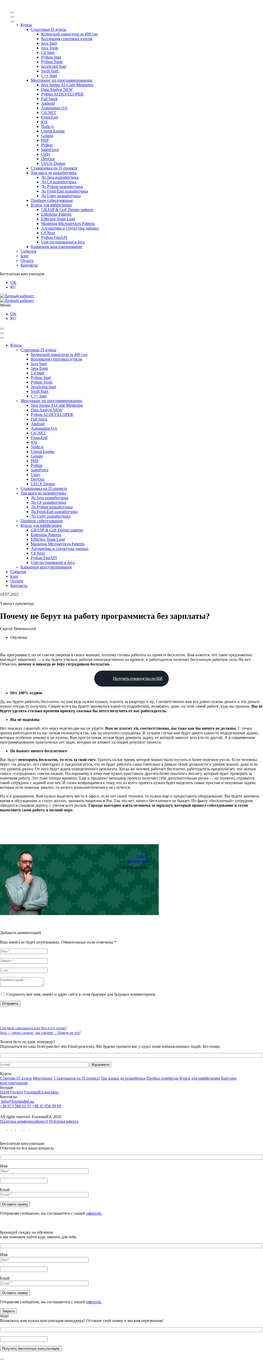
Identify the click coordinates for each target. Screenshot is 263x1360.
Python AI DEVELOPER (62, 94)
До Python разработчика (62, 186)
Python (47, 145)
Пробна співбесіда (162, 1078)
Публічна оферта (63, 1121)
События (28, 251)
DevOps (48, 159)
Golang (47, 136)
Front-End (49, 117)
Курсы (26, 25)
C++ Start (49, 75)
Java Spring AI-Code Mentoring (67, 85)
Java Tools (49, 48)
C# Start (47, 52)
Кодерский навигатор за (69, 34)
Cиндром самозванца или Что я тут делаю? (33, 1028)
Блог (25, 256)
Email (5, 1189)
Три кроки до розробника (123, 1078)
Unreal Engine (53, 131)
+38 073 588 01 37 (15, 1106)
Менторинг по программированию (61, 80)
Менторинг (43, 1078)
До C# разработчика (58, 182)
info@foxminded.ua (17, 1101)
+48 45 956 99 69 (46, 1106)
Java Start (49, 43)
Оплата (27, 260)
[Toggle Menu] (12, 12)
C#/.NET (48, 112)
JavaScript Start (53, 66)
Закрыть (8, 1311)
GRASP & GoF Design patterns (67, 209)
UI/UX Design (53, 163)
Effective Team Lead (58, 219)
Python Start (51, 57)
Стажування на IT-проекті (77, 1078)
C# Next (48, 233)
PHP (45, 140)
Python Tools (52, 62)
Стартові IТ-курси (16, 1078)
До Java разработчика (60, 177)
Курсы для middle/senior (51, 205)
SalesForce (50, 149)
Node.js (47, 126)
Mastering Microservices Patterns (68, 223)
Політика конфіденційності (24, 1121)
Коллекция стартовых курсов (66, 38)
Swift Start (50, 71)
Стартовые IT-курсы (49, 29)
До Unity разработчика (61, 196)
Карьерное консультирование (56, 246)
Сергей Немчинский (137, 858)
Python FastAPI (54, 237)
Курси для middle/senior (200, 1078)
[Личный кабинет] (17, 296)
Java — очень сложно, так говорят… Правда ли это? (40, 1033)
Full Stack (49, 99)
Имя (3, 1166)
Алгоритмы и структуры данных (70, 228)
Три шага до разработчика (54, 172)
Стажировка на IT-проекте (54, 168)
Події (4, 1092)
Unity (45, 154)
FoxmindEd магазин (41, 1092)
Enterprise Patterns (56, 214)
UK (13, 282)
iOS (44, 122)
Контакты (29, 265)
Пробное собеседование (52, 200)
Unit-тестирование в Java (63, 242)
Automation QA (54, 108)
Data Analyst (57, 89)
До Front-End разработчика (64, 191)
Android (48, 103)
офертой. (94, 1213)
